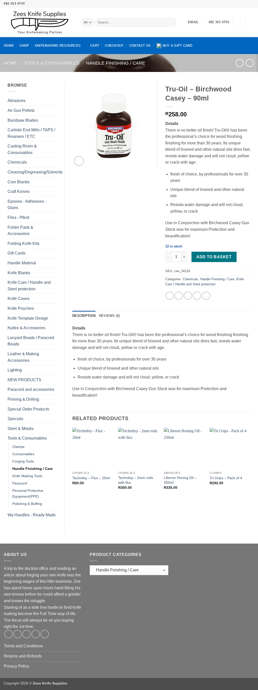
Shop (24, 45)
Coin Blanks (18, 182)
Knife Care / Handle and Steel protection (29, 285)
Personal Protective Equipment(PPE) (27, 493)
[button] (239, 22)
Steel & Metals (21, 428)
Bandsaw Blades (23, 120)
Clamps (18, 447)
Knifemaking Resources (58, 45)
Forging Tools (23, 461)
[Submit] (171, 22)
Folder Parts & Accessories (20, 230)
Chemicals (17, 162)
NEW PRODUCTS (24, 380)
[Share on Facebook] (170, 296)
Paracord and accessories (31, 389)
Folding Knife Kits (23, 243)
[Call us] (246, 4)
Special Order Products (28, 409)
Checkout (114, 45)
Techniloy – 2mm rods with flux (135, 480)
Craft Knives (18, 191)
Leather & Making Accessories (23, 357)
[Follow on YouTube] (251, 4)
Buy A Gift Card (177, 45)
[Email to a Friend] (188, 296)
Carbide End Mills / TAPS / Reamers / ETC (31, 133)
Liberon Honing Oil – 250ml (180, 480)
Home (9, 45)
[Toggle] (54, 101)
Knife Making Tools (27, 476)
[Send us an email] (242, 4)
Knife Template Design (28, 318)
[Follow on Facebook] (227, 4)
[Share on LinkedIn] (206, 296)
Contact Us (140, 45)
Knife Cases (18, 298)
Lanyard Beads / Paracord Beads (31, 341)
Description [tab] (83, 316)
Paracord (19, 483)
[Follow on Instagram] (232, 4)
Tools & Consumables (52, 63)
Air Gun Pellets (21, 110)
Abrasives (16, 100)
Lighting (15, 370)
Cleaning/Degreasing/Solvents (35, 172)
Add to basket (214, 257)
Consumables (23, 454)
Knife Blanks (19, 273)
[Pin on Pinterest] (197, 296)
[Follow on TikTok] (237, 4)
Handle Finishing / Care (115, 63)
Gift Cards (16, 253)
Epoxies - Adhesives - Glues (27, 204)
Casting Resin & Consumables (22, 149)
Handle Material (22, 263)
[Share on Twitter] (179, 296)
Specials (15, 419)
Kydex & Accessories (26, 328)
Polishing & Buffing (27, 504)
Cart (94, 45)
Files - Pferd (18, 217)
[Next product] (239, 63)
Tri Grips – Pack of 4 (226, 478)
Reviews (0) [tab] (109, 316)
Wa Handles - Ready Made (32, 515)
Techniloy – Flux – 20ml (91, 478)
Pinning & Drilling (23, 399)
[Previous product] (249, 63)
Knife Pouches (21, 308)
